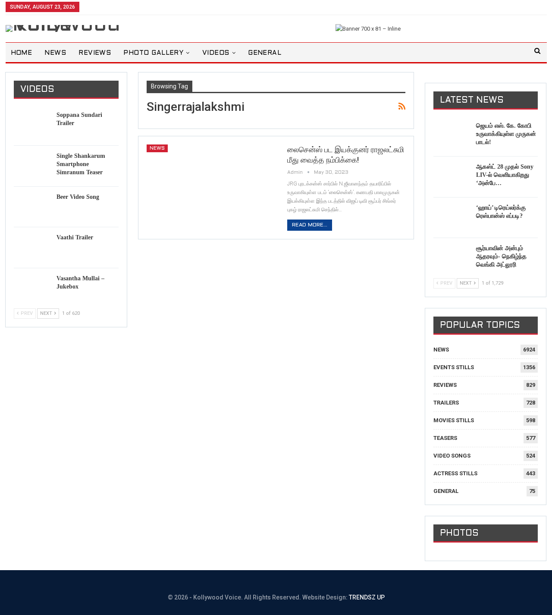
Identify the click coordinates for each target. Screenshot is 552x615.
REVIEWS (94, 53)
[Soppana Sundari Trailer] (32, 124)
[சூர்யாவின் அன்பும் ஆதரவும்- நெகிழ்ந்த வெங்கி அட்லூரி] (451, 258)
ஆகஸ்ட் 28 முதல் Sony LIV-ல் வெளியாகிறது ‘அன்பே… (504, 174)
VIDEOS (215, 53)
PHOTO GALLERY (153, 53)
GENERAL (264, 53)
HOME (21, 53)
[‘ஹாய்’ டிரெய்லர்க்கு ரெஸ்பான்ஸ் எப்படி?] (451, 217)
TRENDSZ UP (367, 597)
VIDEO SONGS (451, 455)
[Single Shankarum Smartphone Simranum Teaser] (32, 165)
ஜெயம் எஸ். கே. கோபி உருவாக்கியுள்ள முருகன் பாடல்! (506, 133)
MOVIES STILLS (453, 420)
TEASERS (445, 438)
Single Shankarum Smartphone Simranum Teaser (80, 164)
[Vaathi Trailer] (32, 247)
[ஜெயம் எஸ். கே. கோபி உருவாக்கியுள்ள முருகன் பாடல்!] (451, 135)
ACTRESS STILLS (455, 473)
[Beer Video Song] (32, 206)
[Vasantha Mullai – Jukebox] (32, 288)
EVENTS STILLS (453, 367)
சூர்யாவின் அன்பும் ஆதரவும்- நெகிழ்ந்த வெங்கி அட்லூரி (501, 256)
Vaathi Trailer (74, 237)
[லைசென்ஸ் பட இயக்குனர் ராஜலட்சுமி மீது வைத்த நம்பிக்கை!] (211, 185)
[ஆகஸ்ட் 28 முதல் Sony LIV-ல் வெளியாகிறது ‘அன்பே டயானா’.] (451, 176)
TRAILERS (446, 402)
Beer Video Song (77, 197)
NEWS (55, 53)
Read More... (309, 225)
